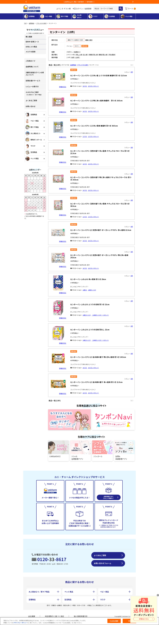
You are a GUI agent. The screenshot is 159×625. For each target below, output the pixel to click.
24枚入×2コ (87, 340)
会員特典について (32, 66)
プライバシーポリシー (20, 623)
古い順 (85, 55)
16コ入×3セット (93, 111)
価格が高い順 (103, 55)
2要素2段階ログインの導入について (35, 73)
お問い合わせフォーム (102, 563)
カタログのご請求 (34, 93)
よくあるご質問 (31, 100)
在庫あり (77, 52)
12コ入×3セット (93, 136)
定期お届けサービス (33, 80)
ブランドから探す (41, 23)
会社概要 (31, 616)
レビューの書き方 (32, 86)
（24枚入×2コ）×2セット (100, 340)
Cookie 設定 (114, 621)
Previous (26, 2)
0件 (132, 72)
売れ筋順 (112, 55)
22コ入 (85, 86)
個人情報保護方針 (81, 616)
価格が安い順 (93, 55)
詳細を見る (62, 87)
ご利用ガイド (30, 61)
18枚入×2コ (92, 290)
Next (132, 2)
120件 (77, 57)
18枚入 (85, 290)
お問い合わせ (30, 106)
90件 (72, 57)
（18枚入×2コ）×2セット (100, 315)
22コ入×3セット (93, 86)
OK (129, 621)
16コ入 (85, 111)
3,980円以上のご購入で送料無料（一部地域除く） (79, 2)
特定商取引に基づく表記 (54, 616)
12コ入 (85, 136)
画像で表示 (88, 40)
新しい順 (79, 55)
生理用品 (31, 23)
